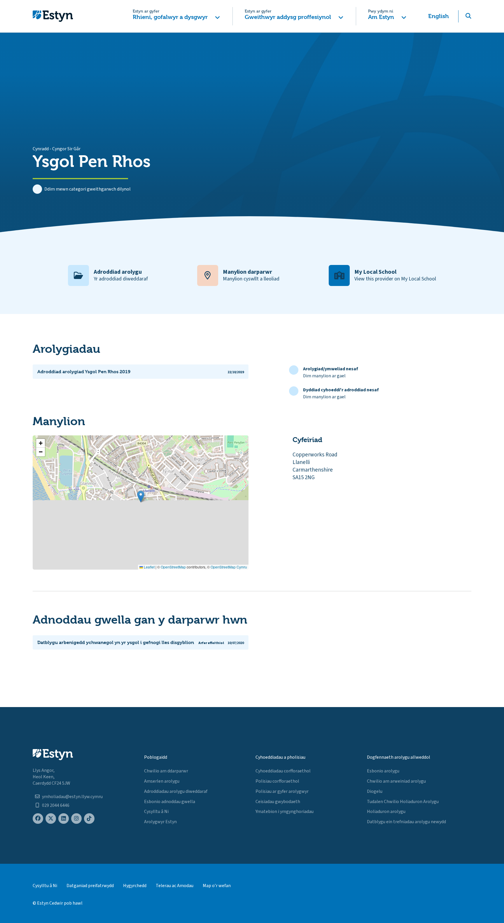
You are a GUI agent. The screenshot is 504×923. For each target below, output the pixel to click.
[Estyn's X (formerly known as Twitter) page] (50, 818)
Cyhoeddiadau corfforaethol (283, 771)
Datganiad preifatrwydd (90, 885)
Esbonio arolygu (383, 771)
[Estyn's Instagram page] (76, 818)
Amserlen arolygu (161, 781)
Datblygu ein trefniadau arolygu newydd (406, 822)
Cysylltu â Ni (156, 811)
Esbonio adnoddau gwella (169, 801)
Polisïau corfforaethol (277, 781)
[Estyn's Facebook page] (38, 818)
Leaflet (149, 566)
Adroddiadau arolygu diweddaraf (175, 791)
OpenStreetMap (173, 566)
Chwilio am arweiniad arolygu (396, 781)
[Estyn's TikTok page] (89, 818)
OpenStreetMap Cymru (229, 566)
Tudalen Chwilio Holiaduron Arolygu (403, 801)
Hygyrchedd (134, 885)
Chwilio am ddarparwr (166, 771)
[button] (176, 16)
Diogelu (374, 791)
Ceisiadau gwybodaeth (278, 801)
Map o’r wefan (217, 885)
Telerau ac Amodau (174, 885)
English (438, 16)
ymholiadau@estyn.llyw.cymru (72, 796)
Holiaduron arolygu (386, 811)
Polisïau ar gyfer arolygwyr (282, 791)
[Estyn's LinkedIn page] (63, 818)
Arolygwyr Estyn (160, 822)
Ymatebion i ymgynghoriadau (285, 811)
